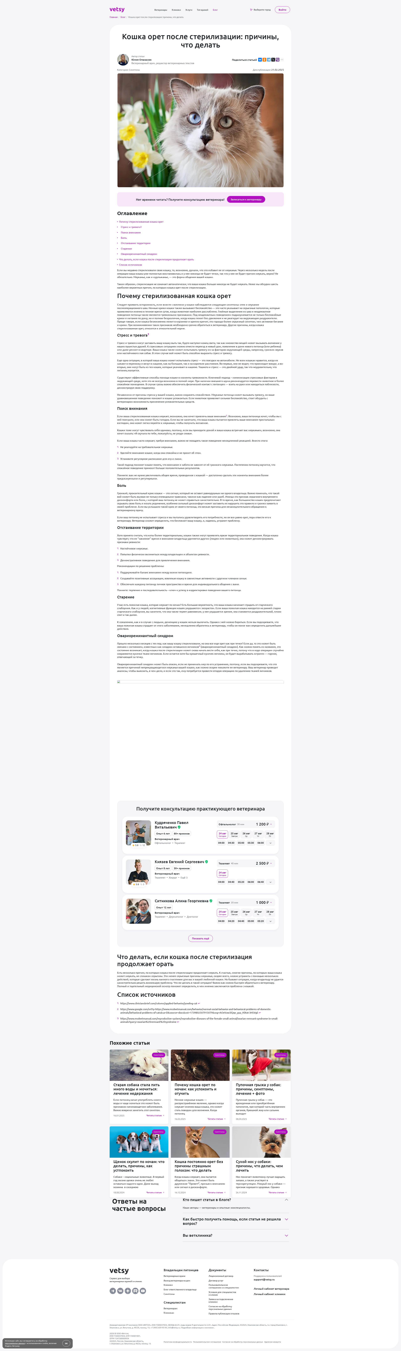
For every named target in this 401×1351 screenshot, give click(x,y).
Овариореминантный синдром (139, 253)
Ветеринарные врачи (174, 1275)
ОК (66, 1343)
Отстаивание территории (136, 242)
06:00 (261, 842)
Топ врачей (202, 9)
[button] (246, 824)
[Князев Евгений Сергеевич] (138, 872)
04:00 (221, 842)
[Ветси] (117, 9)
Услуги (188, 9)
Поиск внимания (131, 232)
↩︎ (199, 1003)
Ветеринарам (170, 1308)
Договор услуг (216, 1280)
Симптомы (169, 1293)
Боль (124, 237)
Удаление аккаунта (272, 1342)
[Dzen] (128, 1290)
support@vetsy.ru (264, 1279)
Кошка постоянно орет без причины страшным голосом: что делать (199, 1166)
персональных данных (15, 1343)
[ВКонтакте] (260, 60)
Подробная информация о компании (197, 1327)
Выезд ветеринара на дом (177, 1280)
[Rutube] (135, 1290)
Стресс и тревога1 (131, 226)
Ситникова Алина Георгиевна (184, 900)
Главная (114, 16)
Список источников (130, 264)
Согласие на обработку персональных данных (220, 1307)
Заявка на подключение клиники (221, 1300)
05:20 (241, 881)
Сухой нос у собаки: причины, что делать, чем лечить (259, 1166)
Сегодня (222, 834)
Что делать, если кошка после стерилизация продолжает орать (156, 259)
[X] (273, 60)
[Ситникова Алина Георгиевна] (138, 911)
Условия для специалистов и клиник (222, 1293)
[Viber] (277, 60)
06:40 (261, 881)
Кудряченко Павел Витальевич (171, 824)
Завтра (234, 834)
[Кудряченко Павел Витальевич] (138, 832)
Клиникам (169, 1312)
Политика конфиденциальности (178, 1342)
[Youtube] (143, 1290)
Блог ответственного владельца (180, 1289)
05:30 (251, 842)
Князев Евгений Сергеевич (181, 861)
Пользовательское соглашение (207, 1342)
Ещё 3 (184, 877)
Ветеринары (160, 9)
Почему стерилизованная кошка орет (141, 221)
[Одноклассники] (264, 60)
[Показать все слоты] (270, 843)
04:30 (231, 842)
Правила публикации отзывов (224, 1313)
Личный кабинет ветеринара (271, 1288)
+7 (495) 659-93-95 (159, 1327)
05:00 (241, 842)
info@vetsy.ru (174, 1327)
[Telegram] (269, 60)
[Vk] (120, 1290)
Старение (126, 248)
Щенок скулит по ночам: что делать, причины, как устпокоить (138, 1166)
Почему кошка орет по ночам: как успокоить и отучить (195, 1089)
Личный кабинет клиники (269, 1293)
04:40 (231, 881)
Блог (215, 9)
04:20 (231, 921)
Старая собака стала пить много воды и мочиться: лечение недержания (136, 1089)
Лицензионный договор (221, 1275)
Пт (270, 834)
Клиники (176, 9)
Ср (246, 834)
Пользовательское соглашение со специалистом (224, 1286)
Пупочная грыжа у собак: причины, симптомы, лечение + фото (258, 1089)
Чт (258, 834)
